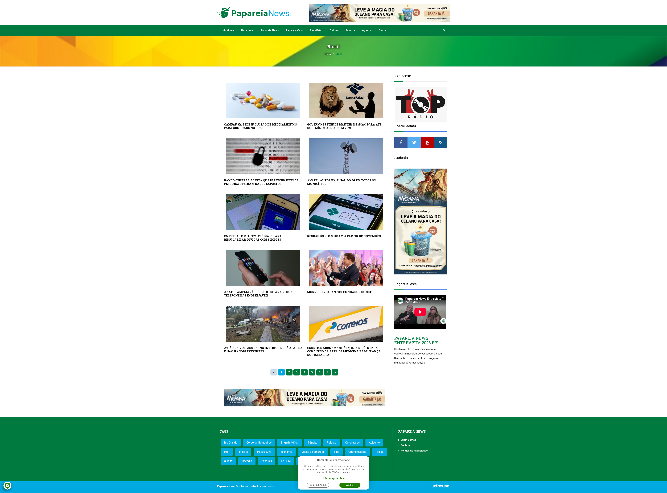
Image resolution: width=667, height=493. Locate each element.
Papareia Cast (294, 30)
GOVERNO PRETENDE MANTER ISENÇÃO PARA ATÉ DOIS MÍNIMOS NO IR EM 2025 (344, 126)
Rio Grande (230, 442)
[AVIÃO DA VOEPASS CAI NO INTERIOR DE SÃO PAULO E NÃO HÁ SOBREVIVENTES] (263, 324)
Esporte (350, 30)
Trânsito (312, 442)
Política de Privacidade (414, 450)
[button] (444, 30)
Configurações (318, 485)
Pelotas (331, 442)
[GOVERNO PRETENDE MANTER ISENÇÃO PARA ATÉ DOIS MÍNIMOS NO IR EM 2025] (346, 100)
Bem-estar (316, 30)
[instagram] (440, 142)
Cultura (334, 30)
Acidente (374, 442)
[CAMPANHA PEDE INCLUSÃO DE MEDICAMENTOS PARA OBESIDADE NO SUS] (263, 100)
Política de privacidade (333, 478)
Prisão (380, 451)
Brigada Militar (289, 442)
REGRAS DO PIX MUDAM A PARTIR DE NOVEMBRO (344, 236)
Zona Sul (266, 461)
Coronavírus (352, 442)
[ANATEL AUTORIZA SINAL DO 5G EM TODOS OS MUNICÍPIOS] (346, 156)
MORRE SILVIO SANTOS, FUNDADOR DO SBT (339, 292)
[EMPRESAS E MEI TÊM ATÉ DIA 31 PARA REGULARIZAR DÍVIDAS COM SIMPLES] (263, 212)
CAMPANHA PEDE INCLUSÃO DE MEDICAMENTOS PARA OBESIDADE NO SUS (260, 126)
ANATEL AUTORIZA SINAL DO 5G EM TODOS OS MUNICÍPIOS (341, 182)
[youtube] (427, 142)
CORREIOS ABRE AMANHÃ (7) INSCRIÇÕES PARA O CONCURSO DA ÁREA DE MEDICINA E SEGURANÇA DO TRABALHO (344, 351)
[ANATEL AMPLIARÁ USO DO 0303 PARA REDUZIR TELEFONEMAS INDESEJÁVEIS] (263, 268)
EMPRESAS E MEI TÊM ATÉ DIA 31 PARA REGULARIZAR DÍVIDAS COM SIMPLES (253, 237)
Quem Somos (408, 439)
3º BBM (243, 451)
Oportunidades (357, 451)
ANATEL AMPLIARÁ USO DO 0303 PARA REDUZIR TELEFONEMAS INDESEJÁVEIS (260, 293)
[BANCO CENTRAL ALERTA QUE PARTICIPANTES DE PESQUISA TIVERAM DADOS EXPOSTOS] (263, 156)
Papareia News (270, 30)
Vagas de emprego (313, 451)
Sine (336, 451)
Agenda (367, 30)
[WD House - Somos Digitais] (440, 487)
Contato (383, 30)
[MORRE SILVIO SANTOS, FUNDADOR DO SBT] (346, 268)
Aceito (349, 485)
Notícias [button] (246, 30)
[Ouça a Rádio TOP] (420, 104)
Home (230, 30)
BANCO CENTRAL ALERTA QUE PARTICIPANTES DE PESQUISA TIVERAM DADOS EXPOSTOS (261, 182)
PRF (226, 451)
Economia (286, 451)
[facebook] (400, 142)
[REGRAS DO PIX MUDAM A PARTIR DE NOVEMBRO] (346, 212)
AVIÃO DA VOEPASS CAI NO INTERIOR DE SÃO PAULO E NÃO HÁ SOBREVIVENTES (263, 349)
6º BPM (286, 461)
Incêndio (247, 461)
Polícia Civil (264, 451)
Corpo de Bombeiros (259, 442)
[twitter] (414, 142)
